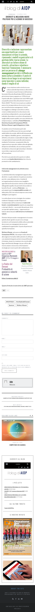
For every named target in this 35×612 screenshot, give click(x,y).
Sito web (4, 355)
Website (12, 384)
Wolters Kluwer (22, 305)
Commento (5, 318)
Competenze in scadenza (17, 445)
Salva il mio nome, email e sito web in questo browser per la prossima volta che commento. (16, 366)
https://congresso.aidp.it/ (10, 278)
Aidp (11, 381)
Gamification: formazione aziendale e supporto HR (17, 397)
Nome (4, 338)
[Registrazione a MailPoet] (17, 469)
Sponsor (11, 305)
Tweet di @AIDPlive (9, 508)
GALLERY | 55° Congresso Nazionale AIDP (14, 491)
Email (4, 346)
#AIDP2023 (10, 302)
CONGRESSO (11, 14)
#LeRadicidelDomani (23, 302)
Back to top (17, 608)
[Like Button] (4, 290)
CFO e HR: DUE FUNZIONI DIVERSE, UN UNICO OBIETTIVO (17, 405)
